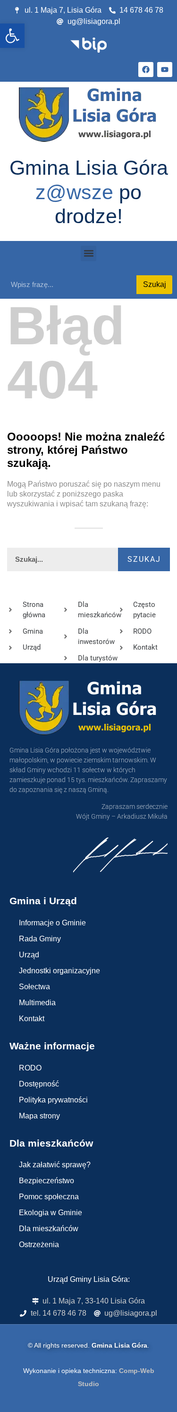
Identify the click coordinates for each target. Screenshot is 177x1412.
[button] (88, 253)
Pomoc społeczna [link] (49, 1197)
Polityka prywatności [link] (53, 1100)
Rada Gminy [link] (40, 939)
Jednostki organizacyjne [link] (59, 971)
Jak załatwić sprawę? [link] (55, 1165)
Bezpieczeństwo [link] (46, 1181)
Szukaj (154, 284)
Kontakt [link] (31, 1019)
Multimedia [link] (37, 1003)
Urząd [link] (29, 955)
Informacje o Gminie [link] (52, 923)
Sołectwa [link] (34, 987)
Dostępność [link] (39, 1084)
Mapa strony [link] (39, 1116)
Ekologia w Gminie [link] (50, 1213)
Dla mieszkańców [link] (48, 1229)
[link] (12, 35)
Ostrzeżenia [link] (39, 1245)
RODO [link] (30, 1068)
